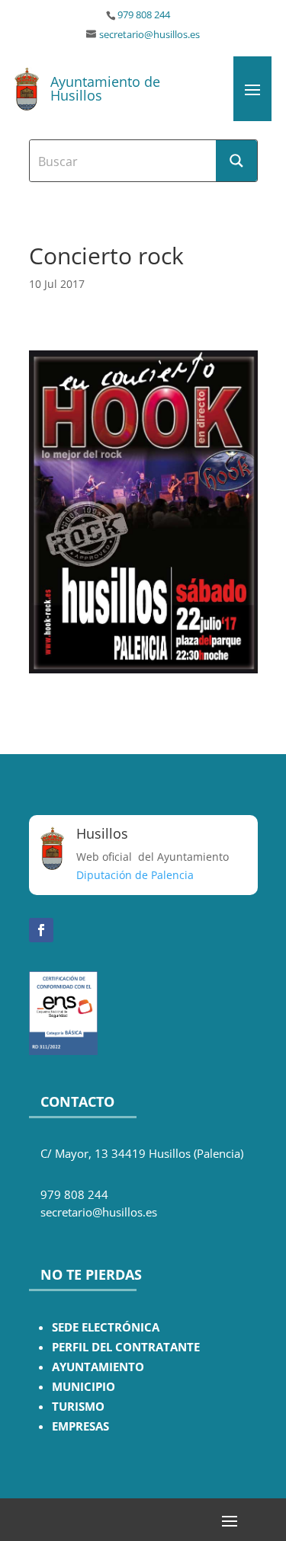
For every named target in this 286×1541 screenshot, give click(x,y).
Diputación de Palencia (135, 875)
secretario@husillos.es (149, 34)
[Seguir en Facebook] (41, 930)
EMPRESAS (80, 1426)
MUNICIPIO (83, 1387)
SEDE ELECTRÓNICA (105, 1327)
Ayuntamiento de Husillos (105, 88)
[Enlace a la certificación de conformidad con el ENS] (63, 1051)
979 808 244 (143, 14)
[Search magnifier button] (236, 160)
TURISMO (78, 1407)
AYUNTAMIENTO (98, 1367)
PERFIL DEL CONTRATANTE (126, 1347)
